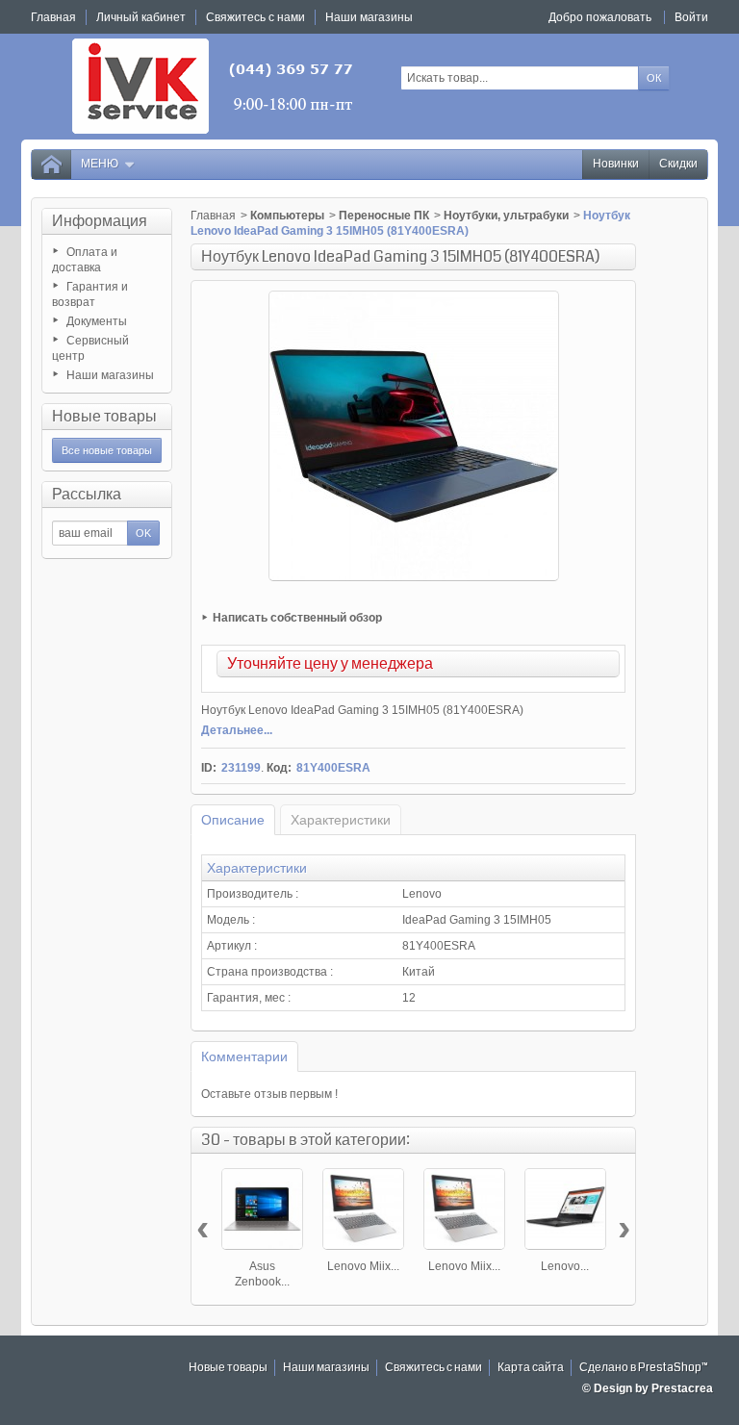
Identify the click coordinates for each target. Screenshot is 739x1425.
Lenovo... (565, 1266)
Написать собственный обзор (297, 617)
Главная (213, 215)
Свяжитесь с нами (433, 1368)
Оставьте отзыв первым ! (269, 1094)
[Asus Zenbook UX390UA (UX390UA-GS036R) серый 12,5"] (262, 1209)
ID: (209, 768)
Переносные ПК (384, 215)
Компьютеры (287, 215)
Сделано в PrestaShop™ (643, 1368)
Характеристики (341, 819)
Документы (96, 321)
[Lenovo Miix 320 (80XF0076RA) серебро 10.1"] (464, 1209)
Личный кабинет (141, 17)
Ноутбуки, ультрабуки (506, 215)
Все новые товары (107, 450)
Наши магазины (110, 375)
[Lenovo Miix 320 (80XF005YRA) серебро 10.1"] (363, 1209)
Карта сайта (530, 1368)
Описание (233, 819)
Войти (691, 17)
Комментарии (244, 1056)
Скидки (678, 164)
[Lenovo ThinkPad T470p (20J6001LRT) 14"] (565, 1209)
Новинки (616, 164)
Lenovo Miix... (363, 1266)
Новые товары (104, 416)
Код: (279, 768)
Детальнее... (236, 730)
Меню (99, 164)
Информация (99, 221)
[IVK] (214, 86)
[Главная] (51, 164)
